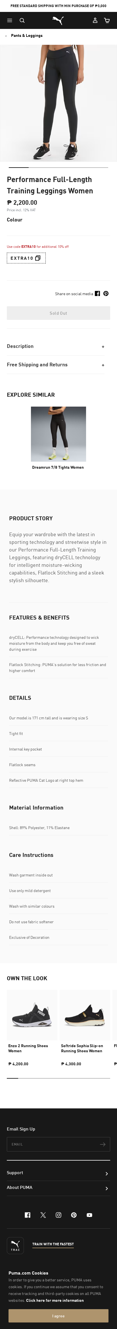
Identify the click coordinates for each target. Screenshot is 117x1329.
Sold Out (58, 313)
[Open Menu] (11, 20)
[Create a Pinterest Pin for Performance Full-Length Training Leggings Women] (106, 293)
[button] (11, 20)
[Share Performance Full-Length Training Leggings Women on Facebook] (97, 293)
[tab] (19, 167)
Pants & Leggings (27, 35)
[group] (32, 1025)
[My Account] (95, 20)
